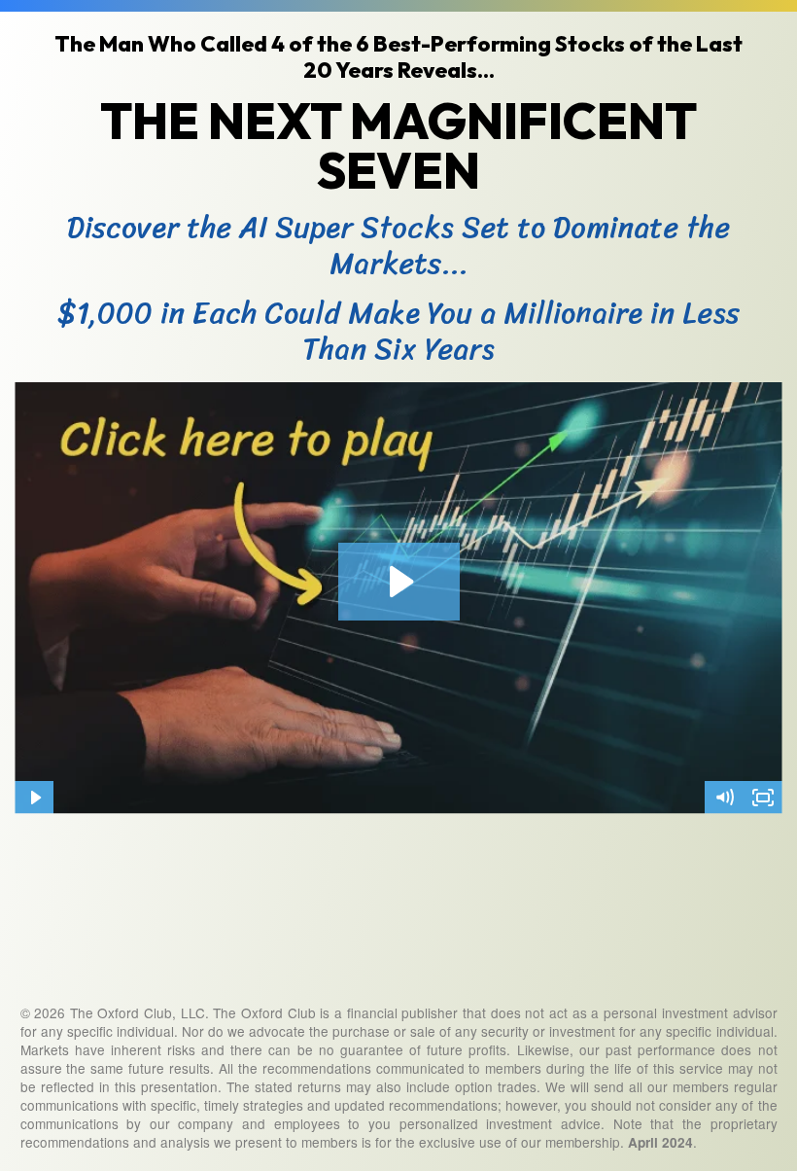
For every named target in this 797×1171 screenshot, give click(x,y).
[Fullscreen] (763, 797)
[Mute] (724, 797)
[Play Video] (34, 797)
